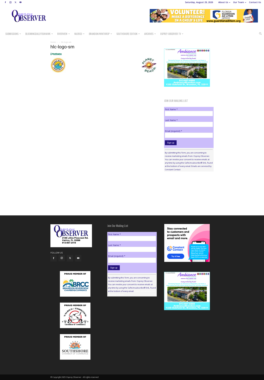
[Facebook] (5, 2)
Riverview (62, 34)
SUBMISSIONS (11, 34)
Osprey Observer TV (170, 34)
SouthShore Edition (126, 34)
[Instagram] (10, 2)
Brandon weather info (187, 201)
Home (53, 42)
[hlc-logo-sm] (56, 54)
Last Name (171, 120)
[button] (260, 34)
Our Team (238, 2)
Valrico (78, 34)
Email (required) (173, 131)
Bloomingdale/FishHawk (37, 34)
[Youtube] (20, 2)
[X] (15, 2)
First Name (171, 109)
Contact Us (255, 2)
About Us (223, 2)
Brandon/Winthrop (99, 34)
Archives (148, 34)
